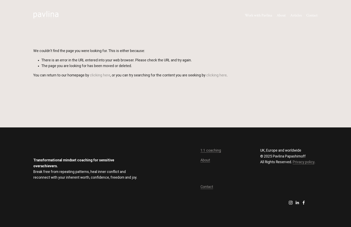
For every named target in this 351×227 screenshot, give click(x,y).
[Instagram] (291, 203)
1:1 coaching (210, 150)
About (281, 15)
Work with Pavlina (258, 15)
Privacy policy (303, 162)
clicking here (100, 75)
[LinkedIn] (297, 203)
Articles (296, 15)
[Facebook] (304, 203)
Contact (312, 15)
